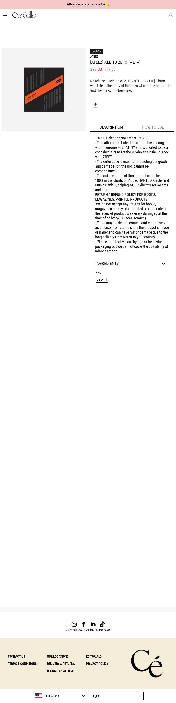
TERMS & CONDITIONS (22, 664)
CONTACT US (16, 656)
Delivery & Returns (61, 664)
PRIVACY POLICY (97, 664)
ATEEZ (94, 57)
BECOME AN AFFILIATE (61, 671)
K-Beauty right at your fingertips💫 (88, 4)
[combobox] (60, 696)
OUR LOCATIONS (57, 656)
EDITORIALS (94, 656)
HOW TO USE (153, 127)
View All (102, 280)
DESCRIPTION (111, 127)
